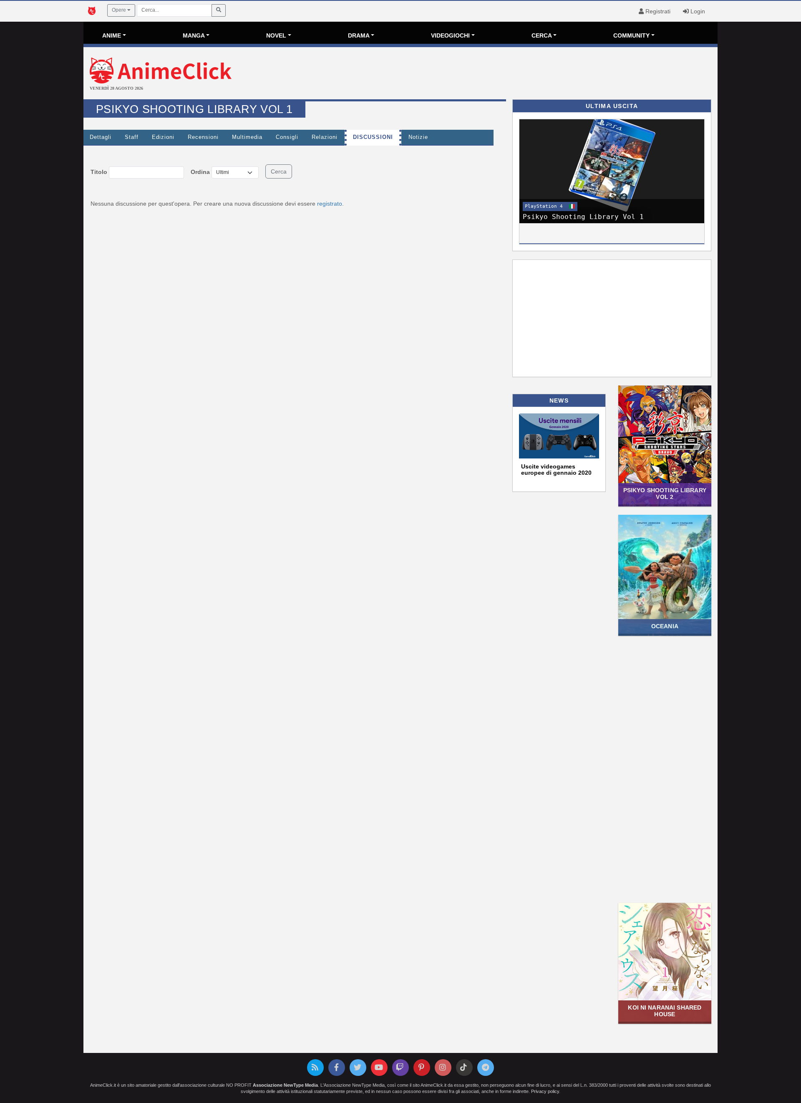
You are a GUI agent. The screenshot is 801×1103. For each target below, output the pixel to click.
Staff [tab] (132, 137)
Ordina (200, 172)
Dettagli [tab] (100, 137)
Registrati (657, 11)
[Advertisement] (506, 74)
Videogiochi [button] (450, 35)
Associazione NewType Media (285, 1085)
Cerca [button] (541, 35)
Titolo (99, 172)
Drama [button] (359, 35)
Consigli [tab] (287, 137)
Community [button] (631, 35)
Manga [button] (194, 35)
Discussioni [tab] (373, 137)
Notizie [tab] (418, 137)
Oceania (664, 626)
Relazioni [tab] (325, 137)
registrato (329, 203)
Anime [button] (111, 35)
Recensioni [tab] (203, 137)
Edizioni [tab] (163, 137)
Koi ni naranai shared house (664, 1010)
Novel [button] (276, 35)
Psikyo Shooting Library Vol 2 (664, 493)
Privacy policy (545, 1091)
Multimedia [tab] (247, 137)
